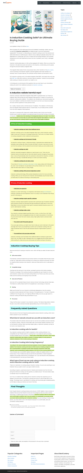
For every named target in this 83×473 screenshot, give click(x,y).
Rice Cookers (11, 460)
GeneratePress (24, 471)
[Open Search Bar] (79, 3)
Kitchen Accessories (57, 2)
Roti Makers (63, 29)
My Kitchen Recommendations (38, 464)
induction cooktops (37, 85)
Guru (27, 46)
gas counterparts (47, 191)
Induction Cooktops (15, 404)
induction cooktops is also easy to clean (27, 164)
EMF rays (14, 78)
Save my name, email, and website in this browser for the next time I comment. (30, 441)
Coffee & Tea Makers (65, 13)
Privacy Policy (34, 460)
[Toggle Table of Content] (23, 89)
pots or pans (50, 69)
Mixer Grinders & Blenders (67, 24)
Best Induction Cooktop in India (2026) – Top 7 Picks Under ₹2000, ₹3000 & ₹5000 (28, 406)
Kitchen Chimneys (66, 2)
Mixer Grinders (11, 458)
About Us (74, 2)
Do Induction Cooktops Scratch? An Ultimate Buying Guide (23, 407)
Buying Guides (46, 2)
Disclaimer (33, 462)
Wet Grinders (64, 35)
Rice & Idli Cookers (65, 27)
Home (40, 2)
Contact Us (33, 458)
